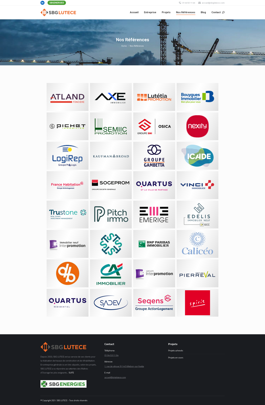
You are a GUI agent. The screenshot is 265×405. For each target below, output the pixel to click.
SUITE (71, 372)
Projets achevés (175, 350)
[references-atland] (67, 97)
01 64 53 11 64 (188, 3)
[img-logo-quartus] (67, 303)
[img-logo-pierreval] (198, 273)
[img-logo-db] (67, 273)
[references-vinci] (198, 185)
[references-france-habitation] (67, 185)
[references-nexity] (198, 126)
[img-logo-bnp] (154, 244)
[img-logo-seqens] (154, 303)
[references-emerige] (154, 215)
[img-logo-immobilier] (111, 273)
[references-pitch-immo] (111, 215)
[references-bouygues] (198, 97)
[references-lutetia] (154, 97)
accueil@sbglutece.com (213, 3)
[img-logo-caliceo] (198, 244)
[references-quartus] (154, 185)
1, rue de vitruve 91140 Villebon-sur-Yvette (124, 366)
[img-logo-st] (111, 244)
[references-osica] (154, 126)
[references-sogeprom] (111, 185)
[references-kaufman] (111, 156)
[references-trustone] (67, 215)
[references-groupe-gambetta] (154, 156)
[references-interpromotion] (67, 244)
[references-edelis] (198, 215)
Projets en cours (175, 357)
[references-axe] (111, 97)
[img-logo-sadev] (111, 303)
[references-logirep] (67, 156)
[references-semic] (111, 126)
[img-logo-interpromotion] (154, 273)
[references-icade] (198, 156)
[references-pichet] (67, 126)
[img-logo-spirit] (198, 303)
